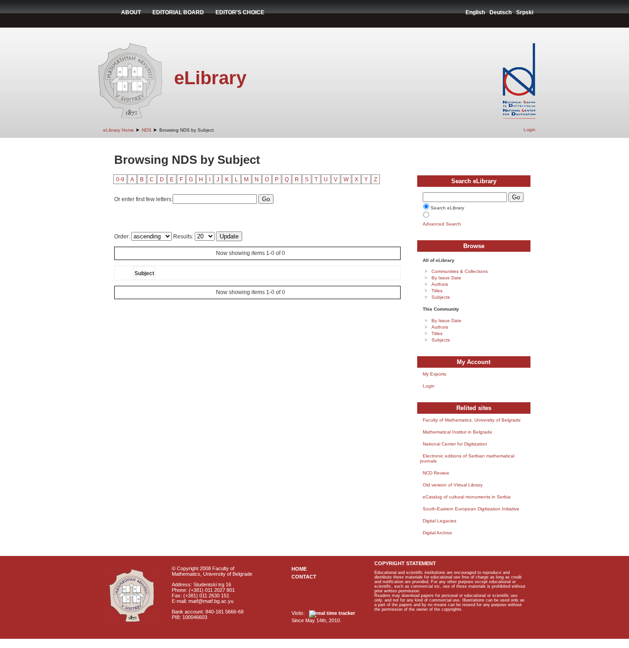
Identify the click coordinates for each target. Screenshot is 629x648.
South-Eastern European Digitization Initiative (471, 508)
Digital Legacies (439, 520)
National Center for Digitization (455, 443)
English (475, 12)
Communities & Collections (459, 271)
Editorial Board (178, 12)
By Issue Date (446, 277)
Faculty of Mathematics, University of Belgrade (472, 419)
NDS (146, 130)
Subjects (440, 297)
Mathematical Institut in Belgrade (457, 431)
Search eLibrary (447, 207)
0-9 (120, 179)
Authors (439, 284)
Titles (437, 290)
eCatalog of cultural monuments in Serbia (467, 496)
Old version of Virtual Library (453, 484)
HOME (299, 569)
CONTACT (303, 576)
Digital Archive (437, 532)
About (131, 12)
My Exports (434, 373)
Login (530, 129)
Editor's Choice (239, 12)
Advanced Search (442, 223)
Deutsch (500, 12)
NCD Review (436, 472)
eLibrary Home (118, 130)
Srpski (524, 12)
